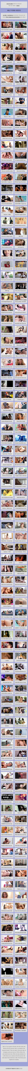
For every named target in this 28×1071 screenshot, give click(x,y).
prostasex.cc (10, 15)
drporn (18, 5)
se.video (5, 15)
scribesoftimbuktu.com (12, 1068)
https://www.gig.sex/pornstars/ (13, 17)
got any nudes (10, 3)
